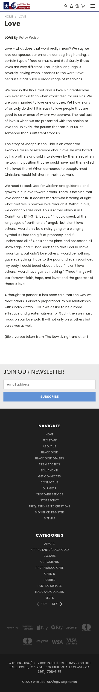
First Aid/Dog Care (49, 568)
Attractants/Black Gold (50, 550)
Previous (7, 687)
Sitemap (49, 518)
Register (57, 512)
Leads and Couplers (49, 592)
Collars (50, 556)
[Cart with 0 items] (83, 6)
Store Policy (49, 500)
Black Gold (49, 452)
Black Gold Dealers (49, 458)
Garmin (49, 574)
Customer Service (49, 494)
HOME (49, 434)
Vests (49, 598)
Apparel (49, 544)
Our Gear (49, 488)
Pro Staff (50, 440)
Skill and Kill (49, 470)
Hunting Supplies (50, 586)
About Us (49, 446)
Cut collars (49, 562)
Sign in (40, 512)
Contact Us (49, 482)
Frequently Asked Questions (49, 506)
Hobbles (49, 580)
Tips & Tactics (49, 464)
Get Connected (49, 476)
